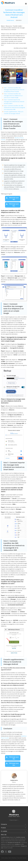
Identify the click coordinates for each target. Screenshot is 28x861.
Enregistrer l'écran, (10, 844)
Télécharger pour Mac (14, 205)
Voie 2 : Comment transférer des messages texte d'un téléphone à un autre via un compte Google (13, 95)
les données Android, (10, 839)
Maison (3, 26)
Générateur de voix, (5, 846)
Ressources (9, 26)
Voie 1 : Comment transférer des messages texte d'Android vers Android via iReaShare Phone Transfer (14, 89)
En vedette (4, 831)
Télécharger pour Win (14, 198)
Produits (3, 828)
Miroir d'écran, (15, 840)
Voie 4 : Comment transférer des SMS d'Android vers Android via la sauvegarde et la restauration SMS (14, 107)
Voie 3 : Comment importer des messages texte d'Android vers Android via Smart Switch (14, 101)
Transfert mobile (17, 26)
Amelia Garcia (10, 20)
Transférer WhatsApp (15, 846)
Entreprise (4, 824)
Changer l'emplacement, (6, 840)
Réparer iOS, (13, 837)
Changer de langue (13, 820)
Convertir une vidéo (8, 847)
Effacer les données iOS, (20, 839)
